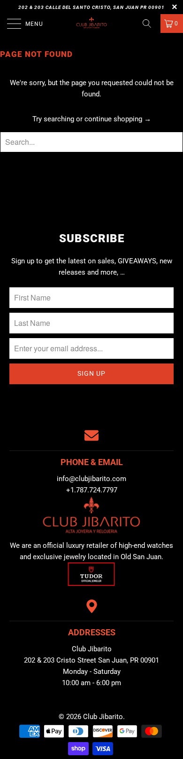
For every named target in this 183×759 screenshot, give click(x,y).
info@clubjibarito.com (91, 478)
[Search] (150, 23)
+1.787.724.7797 (91, 490)
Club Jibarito (103, 716)
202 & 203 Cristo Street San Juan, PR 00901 (91, 660)
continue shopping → (117, 119)
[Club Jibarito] (91, 23)
